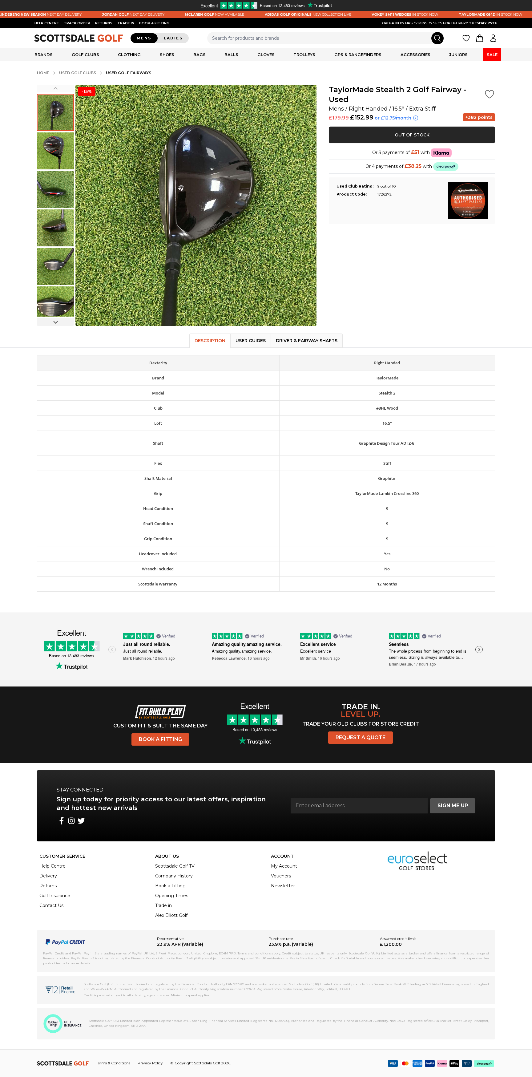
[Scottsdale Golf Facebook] (61, 820)
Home (43, 73)
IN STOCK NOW (380, 14)
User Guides (251, 340)
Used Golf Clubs (77, 73)
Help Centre (52, 866)
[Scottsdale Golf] (78, 38)
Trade (125, 23)
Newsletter (283, 886)
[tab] (210, 341)
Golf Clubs (85, 54)
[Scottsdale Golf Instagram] (71, 820)
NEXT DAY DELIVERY (108, 14)
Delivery (48, 876)
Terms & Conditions (113, 1063)
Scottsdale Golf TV (175, 866)
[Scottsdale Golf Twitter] (81, 820)
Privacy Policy (150, 1063)
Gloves (266, 54)
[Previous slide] (55, 88)
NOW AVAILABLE (189, 14)
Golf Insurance (54, 895)
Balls (231, 54)
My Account (284, 866)
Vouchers (281, 876)
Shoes (167, 54)
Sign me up (452, 805)
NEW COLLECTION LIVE (283, 14)
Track (77, 23)
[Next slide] (55, 322)
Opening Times (171, 895)
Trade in (163, 905)
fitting (154, 23)
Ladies (173, 38)
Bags (199, 54)
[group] (55, 112)
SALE (492, 54)
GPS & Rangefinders (357, 54)
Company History (174, 876)
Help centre (46, 23)
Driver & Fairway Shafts (306, 340)
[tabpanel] (266, 480)
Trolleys (304, 54)
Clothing (129, 54)
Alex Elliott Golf (171, 915)
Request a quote (360, 737)
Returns (103, 23)
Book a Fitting (160, 739)
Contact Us (51, 905)
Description (210, 340)
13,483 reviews (80, 655)
